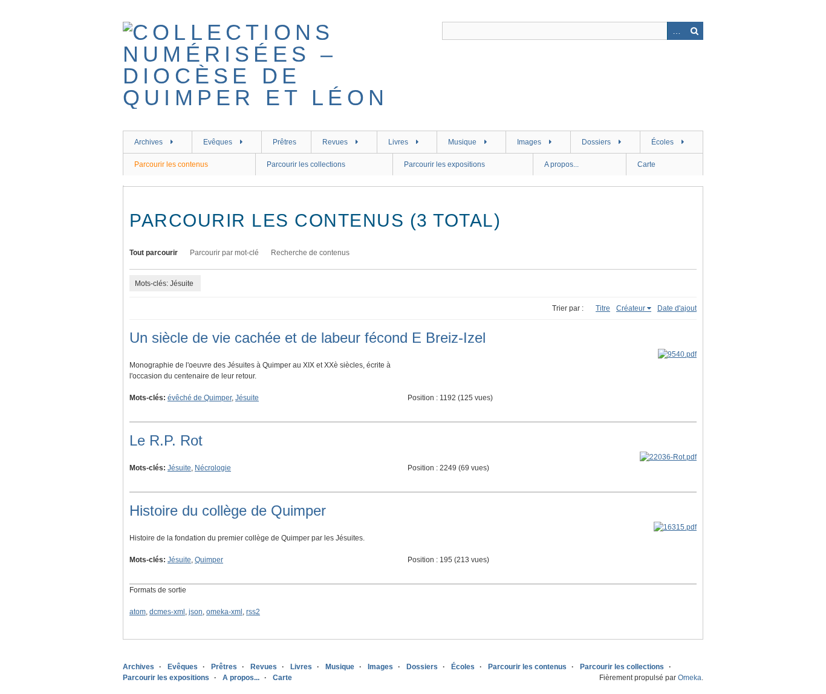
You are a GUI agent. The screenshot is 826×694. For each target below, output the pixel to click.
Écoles (662, 142)
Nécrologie (213, 468)
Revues (335, 142)
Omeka (689, 677)
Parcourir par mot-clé (224, 252)
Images (529, 142)
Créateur (630, 308)
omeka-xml (224, 612)
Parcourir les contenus (171, 164)
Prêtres (284, 142)
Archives (148, 142)
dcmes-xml (167, 612)
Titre (603, 308)
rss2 (253, 612)
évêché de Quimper (199, 398)
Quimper (209, 560)
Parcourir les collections (306, 164)
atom (137, 612)
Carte (646, 164)
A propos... (561, 164)
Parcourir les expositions (444, 164)
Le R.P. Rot (166, 440)
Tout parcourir (153, 252)
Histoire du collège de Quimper (227, 510)
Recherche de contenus (310, 252)
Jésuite (247, 398)
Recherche (694, 31)
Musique (462, 142)
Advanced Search (676, 31)
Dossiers (596, 142)
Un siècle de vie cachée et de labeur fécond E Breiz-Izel (307, 337)
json (196, 612)
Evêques (217, 142)
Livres (398, 142)
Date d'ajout (677, 308)
